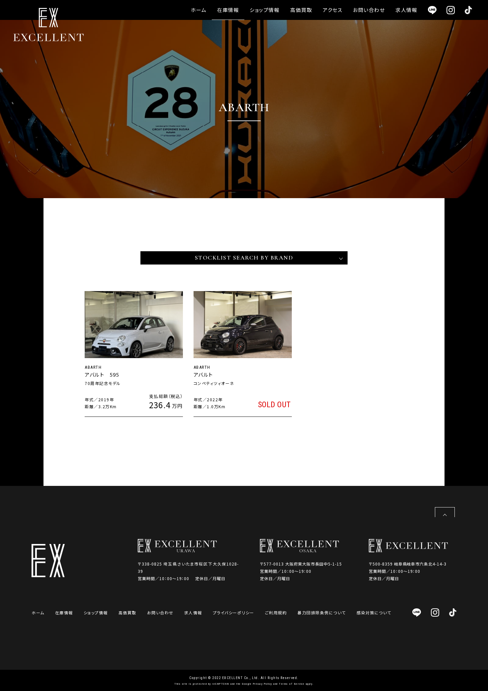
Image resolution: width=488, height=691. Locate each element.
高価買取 (301, 9)
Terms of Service (291, 683)
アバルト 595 (102, 374)
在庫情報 (228, 9)
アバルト (203, 374)
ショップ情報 (265, 9)
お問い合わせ (369, 9)
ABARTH (93, 367)
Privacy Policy (262, 683)
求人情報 (406, 9)
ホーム (199, 9)
